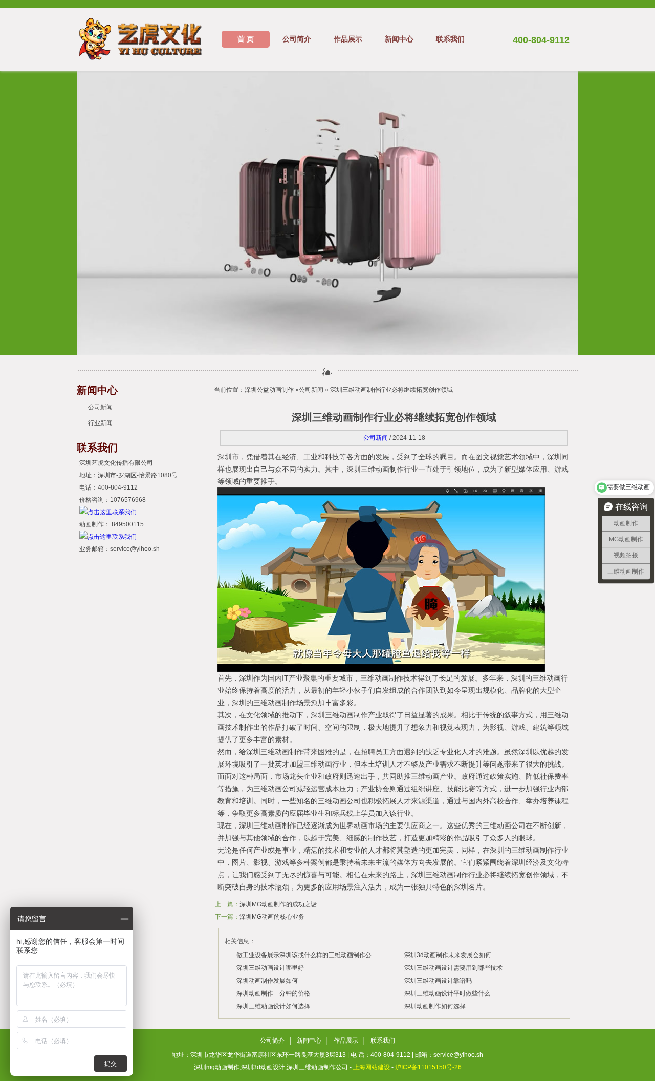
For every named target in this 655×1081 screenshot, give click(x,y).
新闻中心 (399, 39)
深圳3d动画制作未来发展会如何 (447, 955)
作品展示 (348, 39)
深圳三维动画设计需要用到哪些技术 (453, 967)
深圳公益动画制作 (269, 389)
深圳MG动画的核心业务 (271, 916)
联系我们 (450, 39)
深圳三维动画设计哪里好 (270, 967)
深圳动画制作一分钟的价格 (273, 993)
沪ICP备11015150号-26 (428, 1067)
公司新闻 (100, 407)
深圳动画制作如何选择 (435, 1006)
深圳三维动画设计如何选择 (273, 1006)
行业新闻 (100, 423)
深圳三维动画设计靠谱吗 (438, 980)
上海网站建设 (371, 1067)
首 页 (245, 39)
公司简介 (296, 39)
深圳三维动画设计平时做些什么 (447, 993)
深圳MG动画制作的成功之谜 (278, 904)
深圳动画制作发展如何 (267, 980)
